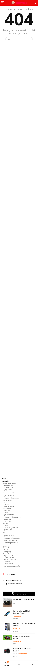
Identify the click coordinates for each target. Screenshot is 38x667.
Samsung (15, 618)
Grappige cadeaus (9, 557)
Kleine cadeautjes (8, 548)
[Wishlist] (19, 664)
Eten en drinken (7, 501)
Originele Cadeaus (8, 554)
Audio (5, 525)
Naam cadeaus (8, 563)
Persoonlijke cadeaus (10, 559)
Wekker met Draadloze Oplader (24, 599)
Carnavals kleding (9, 514)
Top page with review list (13, 580)
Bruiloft (6, 512)
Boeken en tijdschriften (9, 493)
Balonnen (7, 510)
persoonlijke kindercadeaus (12, 566)
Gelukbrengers (8, 550)
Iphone (15, 644)
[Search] (34, 3)
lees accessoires (9, 495)
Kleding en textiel (7, 546)
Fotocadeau (7, 561)
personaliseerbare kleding (11, 565)
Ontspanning (8, 497)
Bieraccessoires (8, 503)
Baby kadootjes (8, 485)
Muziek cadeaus (9, 544)
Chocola (6, 504)
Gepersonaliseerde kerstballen (12, 518)
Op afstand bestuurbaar (11, 531)
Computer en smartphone (11, 527)
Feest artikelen (7, 508)
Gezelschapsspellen (10, 537)
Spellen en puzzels (9, 491)
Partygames (7, 521)
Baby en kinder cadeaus (9, 483)
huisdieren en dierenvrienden (12, 538)
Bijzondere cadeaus (10, 556)
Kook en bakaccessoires (11, 542)
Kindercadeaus (8, 487)
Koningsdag (7, 519)
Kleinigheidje (7, 552)
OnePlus (15, 631)
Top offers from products (13, 584)
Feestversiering (8, 516)
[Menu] (2, 3)
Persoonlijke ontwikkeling (11, 498)
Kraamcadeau (8, 489)
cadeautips (5, 481)
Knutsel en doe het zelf (10, 540)
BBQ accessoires (9, 535)
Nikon (14, 656)
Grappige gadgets (9, 529)
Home (4, 479)
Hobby (4, 533)
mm (14, 603)
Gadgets (5, 523)
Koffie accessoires (9, 506)
